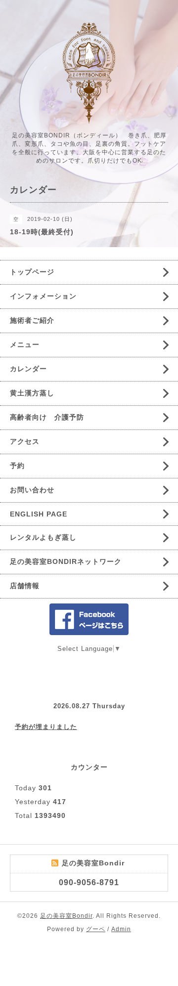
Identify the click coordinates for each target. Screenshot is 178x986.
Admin (121, 929)
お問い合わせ (32, 490)
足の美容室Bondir (66, 915)
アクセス (25, 441)
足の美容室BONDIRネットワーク (66, 561)
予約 (17, 466)
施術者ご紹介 (32, 320)
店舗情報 (25, 586)
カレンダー (28, 369)
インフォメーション (43, 296)
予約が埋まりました (46, 726)
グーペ (95, 929)
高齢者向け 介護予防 (47, 417)
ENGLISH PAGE (38, 514)
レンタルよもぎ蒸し (43, 537)
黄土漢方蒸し (32, 393)
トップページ (32, 272)
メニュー (25, 344)
